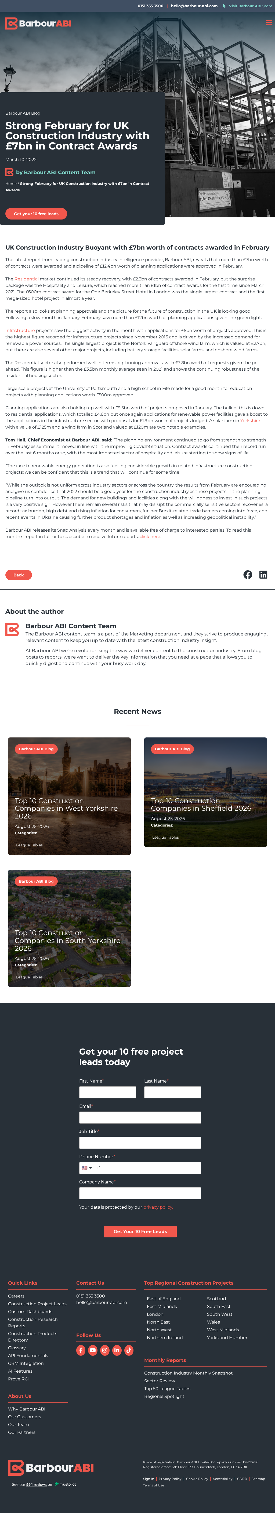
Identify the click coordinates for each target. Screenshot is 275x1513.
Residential (27, 279)
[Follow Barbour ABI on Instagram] (105, 1350)
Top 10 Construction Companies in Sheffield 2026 (201, 804)
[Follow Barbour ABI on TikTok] (129, 1350)
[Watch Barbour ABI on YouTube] (92, 1350)
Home (11, 183)
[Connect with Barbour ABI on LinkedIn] (117, 1350)
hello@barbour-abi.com (194, 5)
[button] (248, 574)
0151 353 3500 (90, 1296)
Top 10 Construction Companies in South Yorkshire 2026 (68, 940)
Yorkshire (250, 420)
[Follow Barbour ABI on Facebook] (81, 1350)
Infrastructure (20, 330)
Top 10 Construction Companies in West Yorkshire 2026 (66, 808)
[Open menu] (269, 22)
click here (150, 536)
